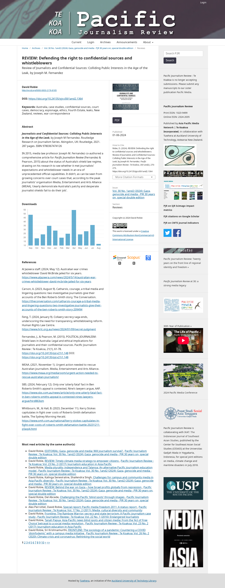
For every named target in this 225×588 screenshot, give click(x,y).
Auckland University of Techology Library (134, 580)
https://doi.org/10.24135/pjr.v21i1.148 (45, 353)
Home (25, 48)
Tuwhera (84, 580)
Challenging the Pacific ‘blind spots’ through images (92, 497)
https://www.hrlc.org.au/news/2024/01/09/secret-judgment (59, 329)
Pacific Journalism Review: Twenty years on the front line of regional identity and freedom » (182, 263)
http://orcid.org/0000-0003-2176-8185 (39, 90)
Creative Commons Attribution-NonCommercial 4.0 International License (133, 235)
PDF (117, 120)
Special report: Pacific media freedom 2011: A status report (100, 507)
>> (48, 542)
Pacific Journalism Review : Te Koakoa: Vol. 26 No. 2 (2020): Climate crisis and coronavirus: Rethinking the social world (88, 535)
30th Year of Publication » (178, 326)
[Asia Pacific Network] (180, 166)
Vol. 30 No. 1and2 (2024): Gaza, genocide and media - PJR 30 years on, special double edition (88, 48)
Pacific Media (184, 92)
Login (203, 2)
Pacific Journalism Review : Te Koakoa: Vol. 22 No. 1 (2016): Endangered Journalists (88, 517)
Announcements (127, 42)
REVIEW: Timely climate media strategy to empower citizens (82, 461)
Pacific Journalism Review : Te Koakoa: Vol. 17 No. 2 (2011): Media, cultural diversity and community (87, 508)
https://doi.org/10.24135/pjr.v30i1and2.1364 (55, 98)
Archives (105, 42)
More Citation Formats (129, 177)
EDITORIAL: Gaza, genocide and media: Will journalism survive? (84, 451)
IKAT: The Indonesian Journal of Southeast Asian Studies (181, 436)
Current (76, 42)
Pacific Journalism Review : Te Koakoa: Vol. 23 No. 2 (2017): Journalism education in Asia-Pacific (91, 462)
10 (42, 542)
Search (170, 60)
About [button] (147, 42)
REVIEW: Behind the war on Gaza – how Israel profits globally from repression (93, 487)
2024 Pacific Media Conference (180, 392)
